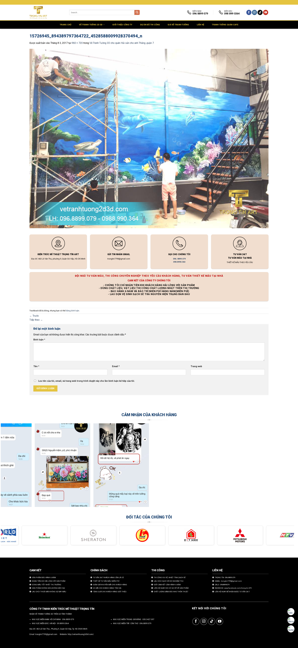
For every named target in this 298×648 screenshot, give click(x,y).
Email (116, 366)
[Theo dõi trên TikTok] (260, 12)
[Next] (284, 466)
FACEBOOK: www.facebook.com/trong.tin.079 (233, 588)
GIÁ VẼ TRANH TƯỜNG (178, 24)
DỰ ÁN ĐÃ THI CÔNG (150, 24)
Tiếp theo (36, 319)
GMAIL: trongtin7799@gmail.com (228, 581)
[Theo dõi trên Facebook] (248, 12)
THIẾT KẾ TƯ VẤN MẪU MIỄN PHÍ (106, 581)
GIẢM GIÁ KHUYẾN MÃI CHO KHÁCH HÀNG (110, 585)
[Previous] (10, 466)
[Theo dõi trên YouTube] (265, 12)
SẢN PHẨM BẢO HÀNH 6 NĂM (44, 578)
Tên (36, 366)
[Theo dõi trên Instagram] (254, 12)
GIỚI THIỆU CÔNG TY (122, 24)
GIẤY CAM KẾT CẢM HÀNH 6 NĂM (167, 585)
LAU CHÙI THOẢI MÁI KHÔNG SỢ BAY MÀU (49, 592)
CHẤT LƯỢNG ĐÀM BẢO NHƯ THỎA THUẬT (171, 592)
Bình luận (39, 339)
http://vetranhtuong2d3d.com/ (81, 634)
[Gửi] (137, 12)
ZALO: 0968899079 (222, 585)
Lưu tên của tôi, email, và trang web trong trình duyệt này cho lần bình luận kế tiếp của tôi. (86, 381)
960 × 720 (77, 42)
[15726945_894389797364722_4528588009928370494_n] (149, 138)
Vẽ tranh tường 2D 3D (90, 24)
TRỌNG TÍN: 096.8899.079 (225, 578)
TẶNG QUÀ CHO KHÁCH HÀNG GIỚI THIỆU (109, 592)
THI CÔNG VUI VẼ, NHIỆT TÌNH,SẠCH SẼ (169, 578)
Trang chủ (65, 24)
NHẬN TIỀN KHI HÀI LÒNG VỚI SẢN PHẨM (48, 581)
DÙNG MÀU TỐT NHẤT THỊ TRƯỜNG (46, 585)
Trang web (196, 366)
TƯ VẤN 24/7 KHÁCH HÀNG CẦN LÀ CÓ (108, 578)
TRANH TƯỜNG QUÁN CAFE (225, 24)
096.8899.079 (145, 623)
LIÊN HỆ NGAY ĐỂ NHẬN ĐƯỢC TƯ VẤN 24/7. (232, 592)
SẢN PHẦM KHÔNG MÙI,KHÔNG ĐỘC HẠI (48, 588)
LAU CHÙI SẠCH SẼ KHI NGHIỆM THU (168, 581)
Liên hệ (200, 24)
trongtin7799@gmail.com (46, 634)
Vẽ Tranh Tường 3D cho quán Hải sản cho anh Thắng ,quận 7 (122, 42)
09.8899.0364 (63, 623)
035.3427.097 (148, 619)
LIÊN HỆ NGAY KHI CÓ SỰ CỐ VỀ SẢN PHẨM (171, 588)
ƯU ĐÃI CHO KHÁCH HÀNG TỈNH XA (107, 588)
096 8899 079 (68, 619)
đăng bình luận (72, 310)
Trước (34, 315)
